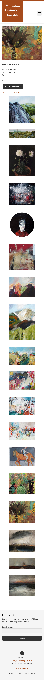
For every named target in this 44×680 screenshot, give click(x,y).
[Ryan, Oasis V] (22, 522)
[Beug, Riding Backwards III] (22, 465)
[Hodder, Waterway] (22, 595)
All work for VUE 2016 (11, 93)
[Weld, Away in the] (22, 339)
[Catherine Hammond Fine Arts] (12, 19)
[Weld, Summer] (22, 364)
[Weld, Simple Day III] (22, 389)
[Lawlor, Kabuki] (22, 204)
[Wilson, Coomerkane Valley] (22, 137)
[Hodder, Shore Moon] (22, 551)
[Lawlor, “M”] (22, 237)
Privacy (18, 668)
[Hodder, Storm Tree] (22, 568)
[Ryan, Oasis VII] (22, 494)
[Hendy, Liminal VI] (22, 270)
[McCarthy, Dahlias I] (22, 176)
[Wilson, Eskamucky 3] (22, 122)
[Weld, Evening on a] (22, 296)
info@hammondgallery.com (22, 661)
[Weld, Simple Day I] (22, 440)
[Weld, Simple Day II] (22, 414)
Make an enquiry (13, 86)
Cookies (25, 668)
